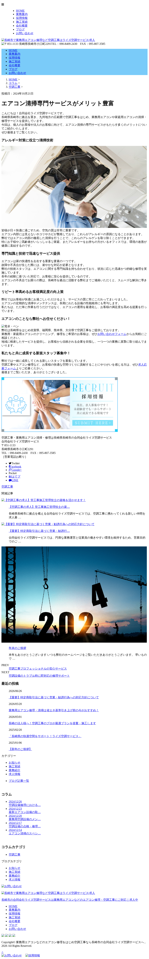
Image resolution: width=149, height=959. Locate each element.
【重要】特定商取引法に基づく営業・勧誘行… (39, 530)
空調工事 (14, 86)
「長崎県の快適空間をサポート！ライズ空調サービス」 (45, 736)
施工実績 (22, 21)
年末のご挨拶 (17, 648)
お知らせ (14, 762)
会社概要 (22, 25)
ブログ (20, 29)
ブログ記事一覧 (19, 780)
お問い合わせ (24, 33)
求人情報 (14, 774)
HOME (20, 10)
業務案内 (22, 14)
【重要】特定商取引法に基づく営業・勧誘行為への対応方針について (54, 697)
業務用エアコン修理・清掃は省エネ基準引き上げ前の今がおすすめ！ (54, 710)
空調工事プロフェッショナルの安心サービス (38, 668)
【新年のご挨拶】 (20, 749)
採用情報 (22, 17)
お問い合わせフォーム (111, 334)
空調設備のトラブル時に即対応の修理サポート (39, 675)
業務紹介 (14, 770)
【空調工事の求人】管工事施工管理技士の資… (39, 506)
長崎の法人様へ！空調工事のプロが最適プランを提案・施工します (52, 723)
